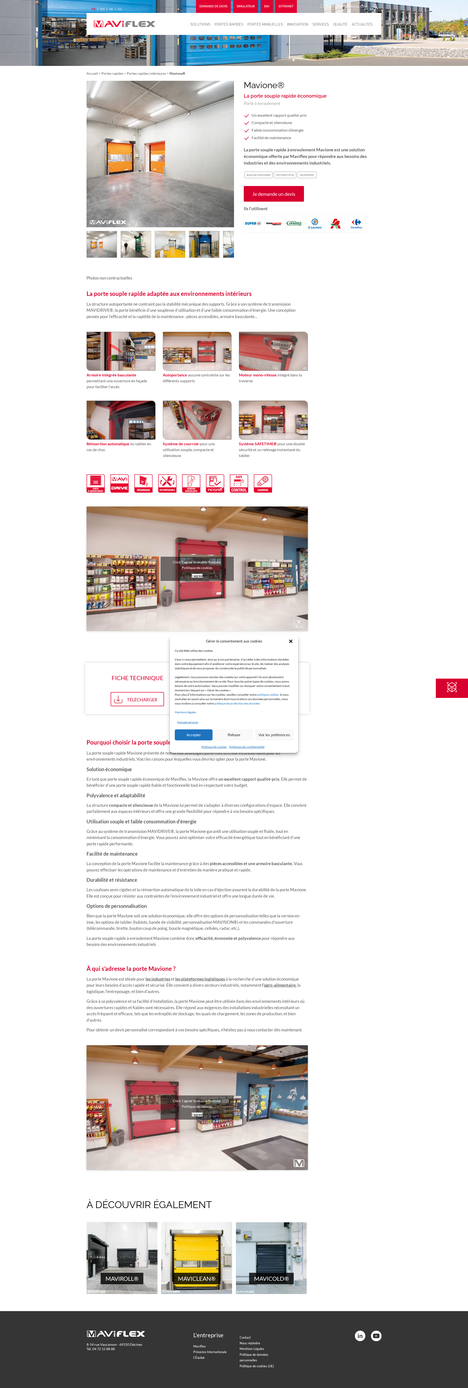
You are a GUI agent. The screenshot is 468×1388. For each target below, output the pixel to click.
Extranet (286, 6)
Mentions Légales (252, 1349)
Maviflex (199, 1346)
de (111, 9)
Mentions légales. (186, 712)
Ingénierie (307, 174)
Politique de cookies (214, 747)
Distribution (285, 174)
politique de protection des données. (237, 703)
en (102, 9)
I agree (197, 576)
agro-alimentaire (280, 985)
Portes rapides (228, 24)
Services (320, 24)
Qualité (340, 24)
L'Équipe (199, 1357)
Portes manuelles (265, 24)
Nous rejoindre (353, 6)
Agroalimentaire (258, 174)
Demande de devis (213, 6)
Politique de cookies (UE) (257, 1366)
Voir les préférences (274, 735)
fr (93, 9)
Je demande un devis (273, 194)
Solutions (200, 24)
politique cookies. (268, 694)
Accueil (92, 73)
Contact (327, 6)
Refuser (234, 735)
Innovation (297, 24)
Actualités (362, 24)
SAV (266, 6)
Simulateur (246, 6)
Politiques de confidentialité (246, 747)
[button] (290, 641)
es (120, 9)
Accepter (193, 735)
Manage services (187, 722)
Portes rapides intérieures (146, 73)
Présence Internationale (210, 1352)
